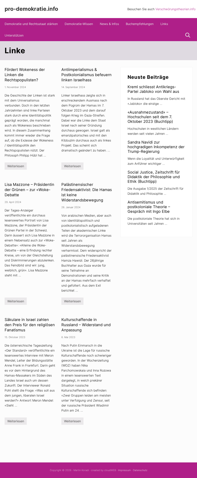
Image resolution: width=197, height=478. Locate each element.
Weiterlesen (15, 167)
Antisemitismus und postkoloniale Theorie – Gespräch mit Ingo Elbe (149, 207)
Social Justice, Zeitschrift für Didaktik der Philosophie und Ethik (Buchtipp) (154, 177)
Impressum (124, 470)
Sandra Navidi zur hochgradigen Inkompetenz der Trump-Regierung (156, 147)
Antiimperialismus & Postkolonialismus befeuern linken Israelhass (86, 74)
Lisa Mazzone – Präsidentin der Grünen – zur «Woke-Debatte (29, 189)
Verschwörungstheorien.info (175, 9)
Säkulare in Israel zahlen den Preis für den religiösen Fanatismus (30, 324)
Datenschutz (140, 470)
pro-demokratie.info (31, 9)
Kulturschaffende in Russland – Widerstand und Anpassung (86, 324)
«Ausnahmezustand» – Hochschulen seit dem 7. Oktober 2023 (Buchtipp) (150, 117)
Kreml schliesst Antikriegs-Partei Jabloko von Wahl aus (153, 89)
